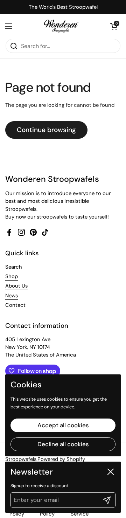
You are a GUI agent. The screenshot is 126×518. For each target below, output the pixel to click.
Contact (15, 305)
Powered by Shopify (61, 459)
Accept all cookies (63, 425)
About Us (16, 285)
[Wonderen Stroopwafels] (61, 26)
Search (13, 266)
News (11, 295)
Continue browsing (46, 129)
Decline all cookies (63, 444)
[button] (114, 26)
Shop (11, 276)
